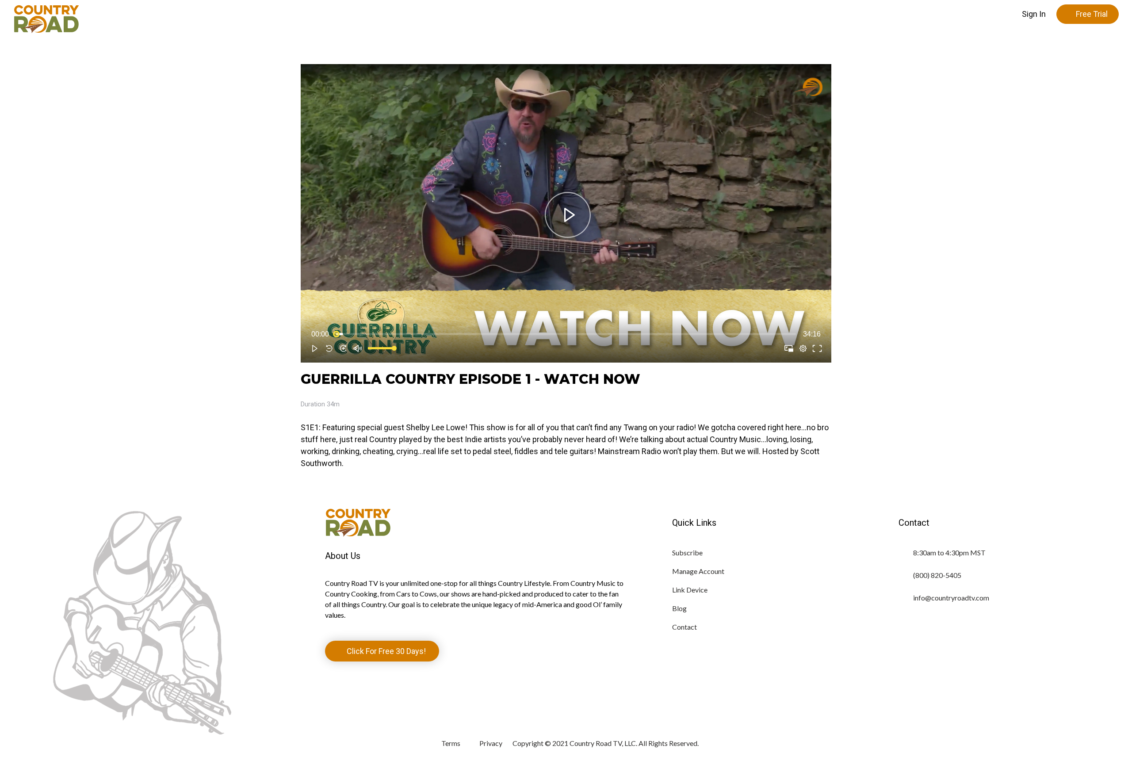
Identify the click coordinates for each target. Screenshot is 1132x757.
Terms (450, 743)
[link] (808, 87)
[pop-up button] (803, 348)
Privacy (490, 743)
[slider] (566, 334)
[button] (1033, 14)
